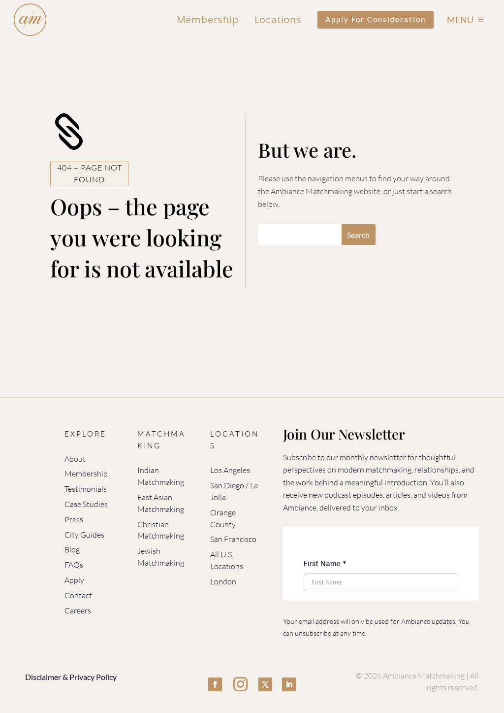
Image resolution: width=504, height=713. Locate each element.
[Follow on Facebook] (215, 684)
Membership (208, 19)
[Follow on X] (265, 684)
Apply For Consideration (375, 19)
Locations (278, 19)
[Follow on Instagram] (240, 684)
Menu (460, 19)
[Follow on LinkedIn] (289, 684)
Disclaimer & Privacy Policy (71, 676)
